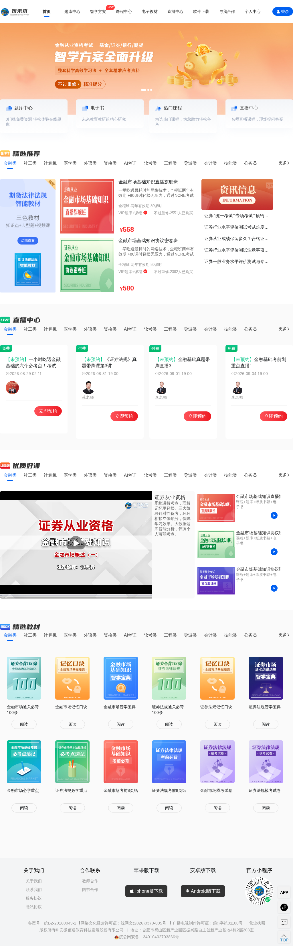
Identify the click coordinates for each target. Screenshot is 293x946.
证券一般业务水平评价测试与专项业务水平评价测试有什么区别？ (238, 261)
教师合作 (90, 881)
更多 (283, 163)
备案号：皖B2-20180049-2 (52, 923)
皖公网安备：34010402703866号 (149, 937)
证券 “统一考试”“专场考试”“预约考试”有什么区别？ (238, 215)
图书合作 (90, 889)
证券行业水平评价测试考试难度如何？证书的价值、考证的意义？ (238, 227)
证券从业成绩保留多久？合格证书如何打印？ (238, 238)
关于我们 (34, 881)
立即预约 (48, 411)
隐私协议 (34, 906)
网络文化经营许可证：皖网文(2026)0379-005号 (124, 923)
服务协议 (34, 898)
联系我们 (34, 889)
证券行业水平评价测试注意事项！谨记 (238, 250)
